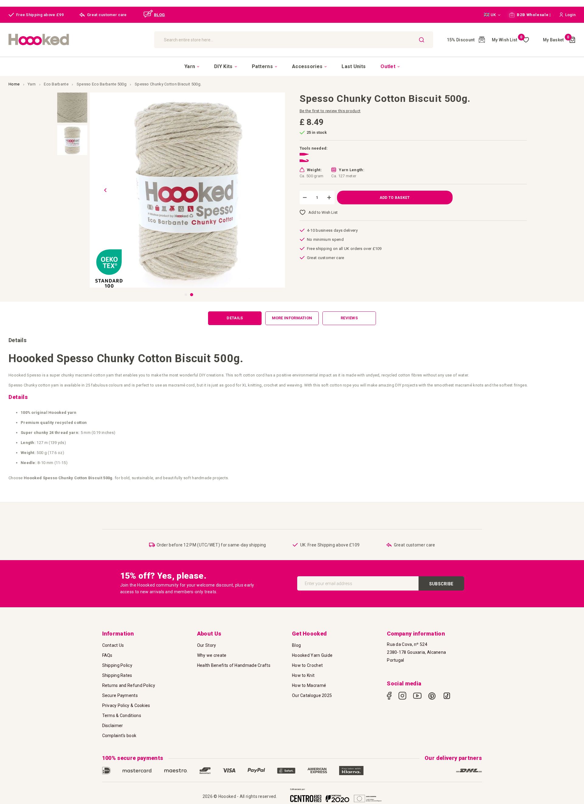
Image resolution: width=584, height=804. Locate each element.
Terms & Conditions (121, 715)
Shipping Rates (117, 675)
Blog (296, 645)
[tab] (235, 318)
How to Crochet (307, 665)
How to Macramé (309, 685)
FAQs (107, 655)
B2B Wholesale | (533, 14)
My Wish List (507, 39)
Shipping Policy (117, 665)
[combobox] (293, 39)
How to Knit (303, 675)
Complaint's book (119, 735)
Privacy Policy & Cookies (126, 705)
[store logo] (78, 40)
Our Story (206, 645)
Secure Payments (120, 695)
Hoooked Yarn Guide (312, 655)
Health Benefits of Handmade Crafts (233, 665)
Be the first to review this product (330, 111)
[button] (492, 14)
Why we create (212, 655)
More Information (292, 318)
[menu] (292, 66)
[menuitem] (191, 66)
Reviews (349, 318)
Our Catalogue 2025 (312, 695)
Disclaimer (112, 725)
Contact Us (113, 645)
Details (235, 318)
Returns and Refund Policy (128, 685)
